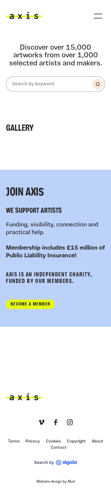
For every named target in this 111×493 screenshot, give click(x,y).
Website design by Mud (55, 481)
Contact (59, 447)
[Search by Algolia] (55, 462)
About (97, 441)
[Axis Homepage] (24, 15)
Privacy (32, 441)
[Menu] (98, 16)
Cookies (53, 441)
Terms (14, 441)
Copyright (76, 441)
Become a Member (30, 304)
